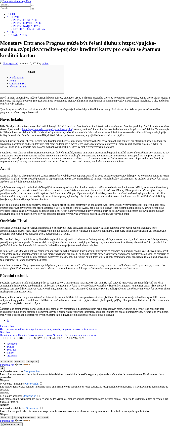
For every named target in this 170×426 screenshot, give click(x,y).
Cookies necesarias (13, 371)
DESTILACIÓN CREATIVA (29, 29)
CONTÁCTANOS (17, 35)
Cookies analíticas (12, 395)
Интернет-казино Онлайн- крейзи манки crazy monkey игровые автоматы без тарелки (48, 329)
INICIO (11, 14)
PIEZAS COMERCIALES (27, 23)
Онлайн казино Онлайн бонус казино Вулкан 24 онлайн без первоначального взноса (48, 335)
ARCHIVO (13, 17)
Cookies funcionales (14, 383)
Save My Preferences (24, 417)
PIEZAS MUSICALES (25, 20)
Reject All (19, 361)
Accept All (32, 361)
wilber (45, 63)
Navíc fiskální (16, 77)
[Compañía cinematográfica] (15, 1)
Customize (6, 361)
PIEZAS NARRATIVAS (26, 26)
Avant (12, 80)
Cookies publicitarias (14, 408)
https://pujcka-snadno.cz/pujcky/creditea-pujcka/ (47, 129)
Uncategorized (10, 63)
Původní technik (18, 86)
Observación (32, 383)
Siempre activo (32, 371)
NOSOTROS (14, 32)
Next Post (5, 332)
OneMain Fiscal (17, 83)
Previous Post (7, 326)
